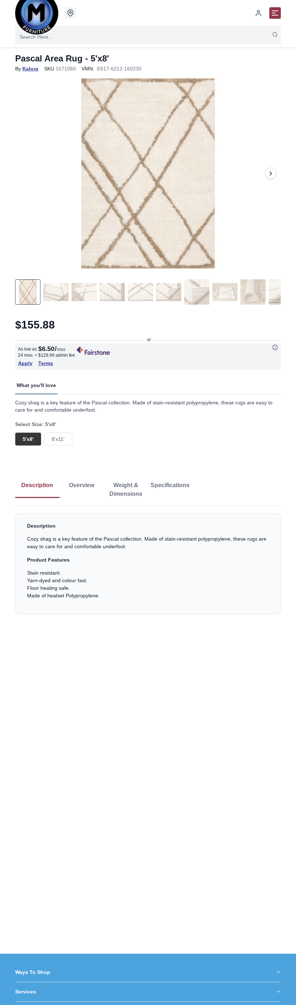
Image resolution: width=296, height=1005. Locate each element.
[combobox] (148, 37)
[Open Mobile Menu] (275, 13)
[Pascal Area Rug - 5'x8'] (148, 173)
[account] (258, 13)
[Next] (271, 173)
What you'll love (36, 385)
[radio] (28, 439)
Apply (25, 363)
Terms (45, 363)
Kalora (30, 69)
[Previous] (25, 173)
